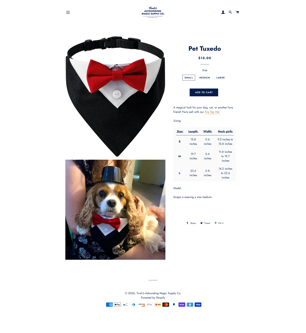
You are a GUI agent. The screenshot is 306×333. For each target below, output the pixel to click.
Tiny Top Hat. (212, 112)
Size (204, 70)
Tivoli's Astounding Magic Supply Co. (159, 293)
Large (220, 77)
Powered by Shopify (153, 298)
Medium (204, 77)
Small (189, 77)
